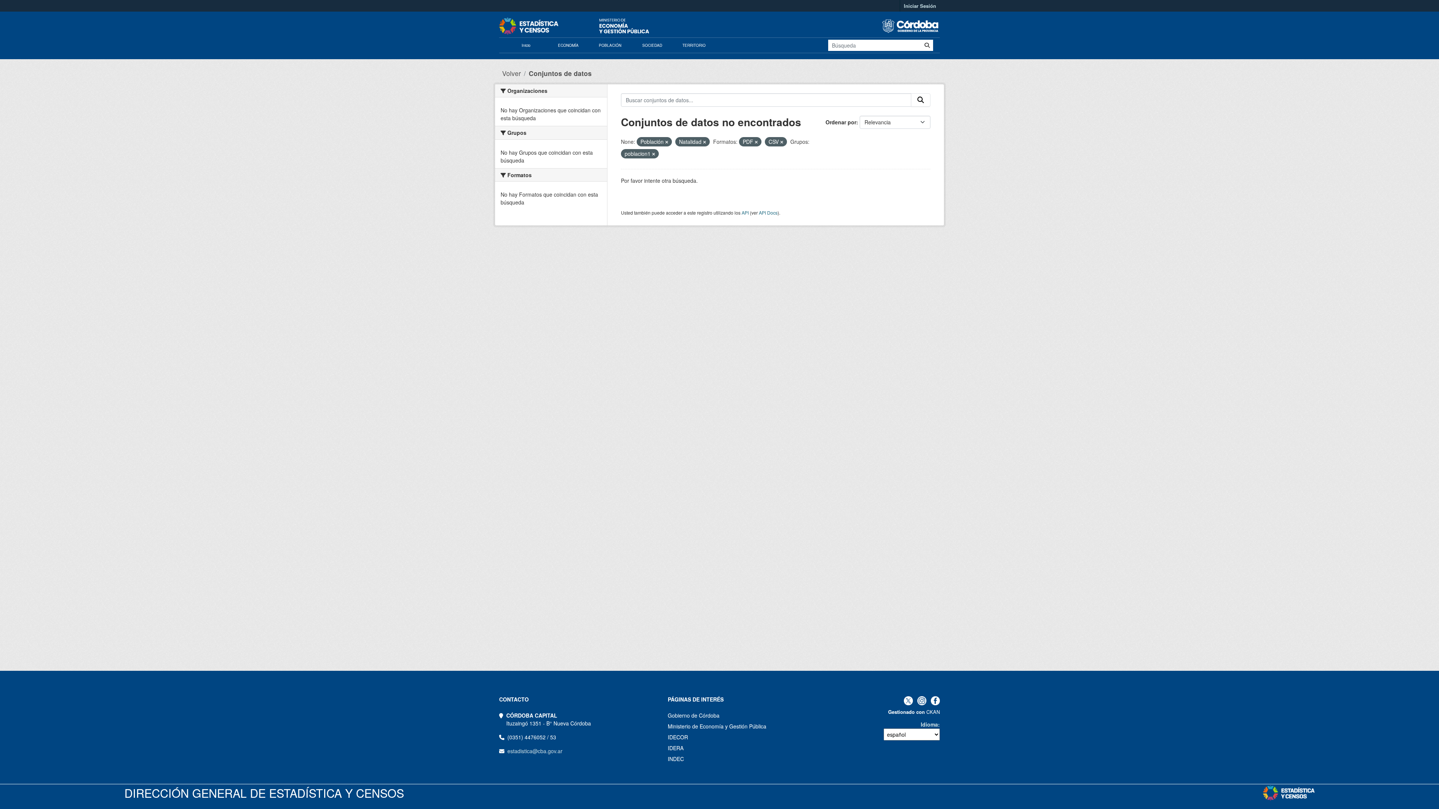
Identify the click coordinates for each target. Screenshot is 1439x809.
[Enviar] (927, 45)
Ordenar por (841, 122)
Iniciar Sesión (920, 5)
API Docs (768, 212)
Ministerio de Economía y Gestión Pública (717, 726)
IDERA (676, 748)
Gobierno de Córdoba (694, 715)
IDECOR (678, 737)
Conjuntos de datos (560, 73)
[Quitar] (666, 142)
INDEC (676, 759)
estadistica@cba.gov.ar (534, 751)
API (745, 212)
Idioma (929, 724)
